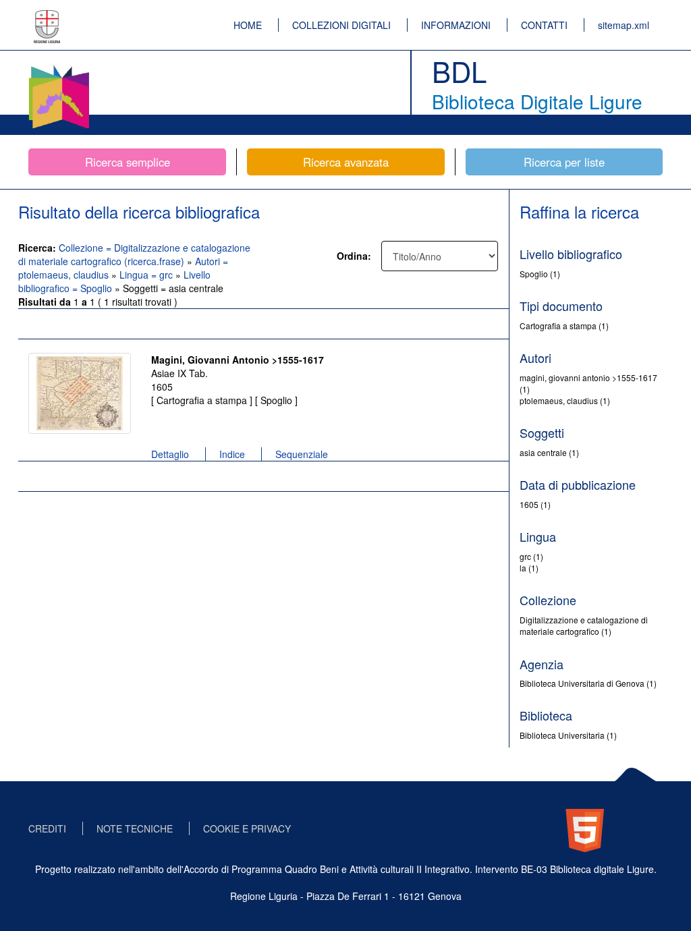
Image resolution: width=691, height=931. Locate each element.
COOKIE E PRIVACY (247, 828)
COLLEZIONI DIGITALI (341, 25)
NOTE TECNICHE (134, 828)
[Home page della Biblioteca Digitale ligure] (58, 67)
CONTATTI (544, 25)
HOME (247, 25)
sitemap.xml (623, 25)
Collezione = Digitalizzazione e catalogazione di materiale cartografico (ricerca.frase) (134, 254)
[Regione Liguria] (47, 17)
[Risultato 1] (80, 393)
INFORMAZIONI (456, 25)
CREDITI (47, 828)
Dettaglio (170, 454)
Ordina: (354, 255)
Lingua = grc (147, 274)
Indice (232, 454)
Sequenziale (301, 454)
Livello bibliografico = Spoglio (114, 281)
